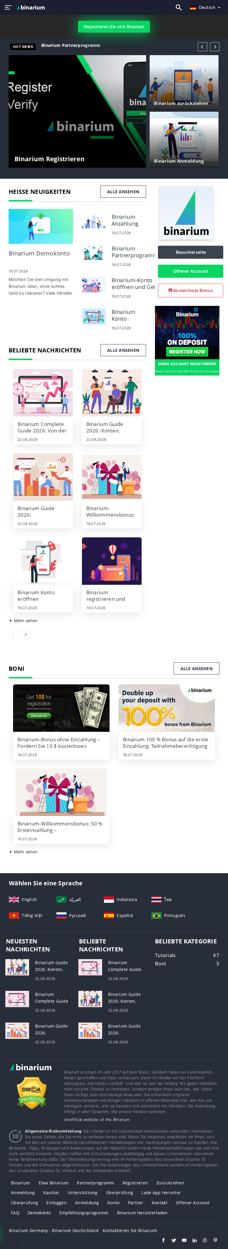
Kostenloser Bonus (192, 290)
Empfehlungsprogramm (83, 1213)
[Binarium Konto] (94, 316)
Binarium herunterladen (142, 1213)
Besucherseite (191, 252)
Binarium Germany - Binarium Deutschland (54, 1230)
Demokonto (39, 1213)
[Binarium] (186, 237)
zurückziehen (170, 1183)
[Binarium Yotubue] (181, 1241)
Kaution (51, 1192)
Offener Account (190, 271)
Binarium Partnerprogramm (71, 45)
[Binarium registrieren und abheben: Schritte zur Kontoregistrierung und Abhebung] (112, 561)
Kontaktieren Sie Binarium (130, 1230)
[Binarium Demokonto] (41, 226)
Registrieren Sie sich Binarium (114, 26)
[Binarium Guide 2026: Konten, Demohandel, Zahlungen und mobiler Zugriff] (112, 392)
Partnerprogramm (95, 1183)
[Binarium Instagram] (202, 1241)
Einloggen (56, 1202)
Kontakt (159, 1202)
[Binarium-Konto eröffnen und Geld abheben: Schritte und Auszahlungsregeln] (94, 284)
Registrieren (135, 1183)
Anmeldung (23, 1192)
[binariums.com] (31, 7)
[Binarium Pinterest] (212, 1241)
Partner (135, 1202)
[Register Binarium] (187, 332)
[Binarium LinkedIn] (191, 1241)
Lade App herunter (161, 1192)
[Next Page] (214, 46)
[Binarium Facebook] (160, 1241)
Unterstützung (83, 1192)
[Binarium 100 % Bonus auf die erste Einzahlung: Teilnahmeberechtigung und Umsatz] (166, 708)
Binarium (20, 1183)
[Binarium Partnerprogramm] (94, 252)
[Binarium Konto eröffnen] (43, 561)
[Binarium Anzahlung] (94, 220)
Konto (113, 1202)
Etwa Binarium (54, 1183)
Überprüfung (119, 1192)
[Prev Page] (202, 46)
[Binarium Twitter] (171, 1241)
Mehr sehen (25, 620)
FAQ (15, 1213)
